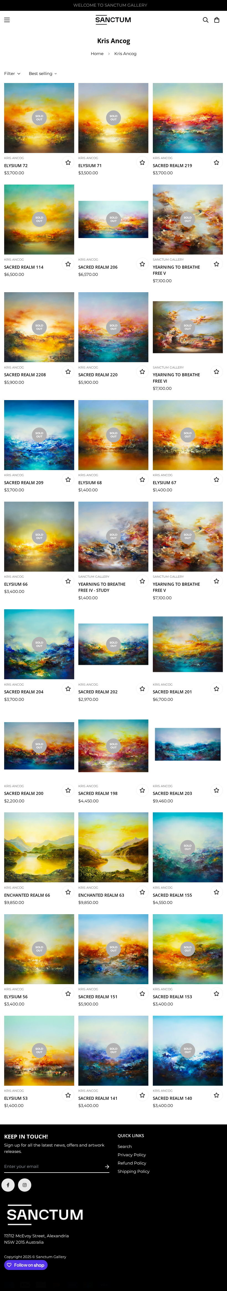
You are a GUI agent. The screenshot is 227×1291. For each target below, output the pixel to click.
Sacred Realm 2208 (25, 374)
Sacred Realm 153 (172, 996)
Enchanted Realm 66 (27, 895)
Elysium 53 (16, 1098)
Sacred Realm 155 (172, 895)
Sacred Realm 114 (23, 267)
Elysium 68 (90, 482)
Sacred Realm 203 (172, 793)
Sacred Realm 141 (98, 1098)
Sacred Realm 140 (172, 1098)
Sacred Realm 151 (98, 996)
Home (97, 53)
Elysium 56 (16, 996)
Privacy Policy (132, 1154)
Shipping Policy (133, 1171)
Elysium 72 (16, 165)
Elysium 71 (90, 165)
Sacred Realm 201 (172, 691)
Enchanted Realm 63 (101, 895)
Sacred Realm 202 (98, 691)
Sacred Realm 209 (23, 482)
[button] (216, 20)
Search (125, 1146)
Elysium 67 (164, 482)
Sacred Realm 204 (23, 691)
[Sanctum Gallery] (113, 19)
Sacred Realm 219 (172, 165)
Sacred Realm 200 (23, 793)
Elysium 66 (16, 584)
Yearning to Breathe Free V (176, 270)
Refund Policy (132, 1163)
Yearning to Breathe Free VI (176, 378)
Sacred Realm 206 (98, 267)
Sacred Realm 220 (98, 374)
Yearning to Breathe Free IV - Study (101, 587)
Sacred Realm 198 (98, 793)
